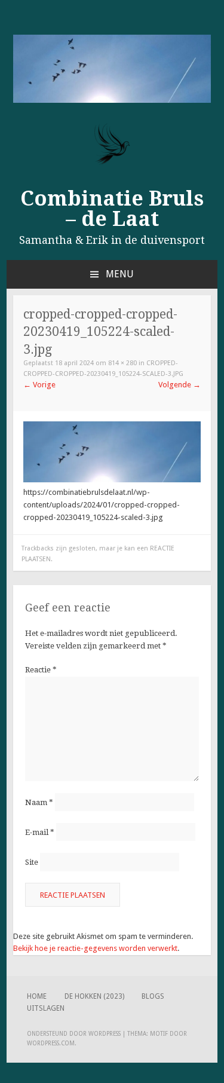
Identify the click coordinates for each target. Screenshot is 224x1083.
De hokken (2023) (94, 996)
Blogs (153, 996)
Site (31, 862)
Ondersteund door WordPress (74, 1033)
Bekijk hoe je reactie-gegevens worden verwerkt (95, 948)
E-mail (39, 832)
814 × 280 (122, 363)
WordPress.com (51, 1043)
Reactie (41, 669)
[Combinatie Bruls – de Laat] (112, 100)
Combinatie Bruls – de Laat (112, 208)
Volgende (179, 384)
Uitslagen (46, 1008)
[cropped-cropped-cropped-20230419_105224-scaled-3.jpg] (112, 479)
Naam (39, 802)
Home (37, 996)
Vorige (39, 384)
